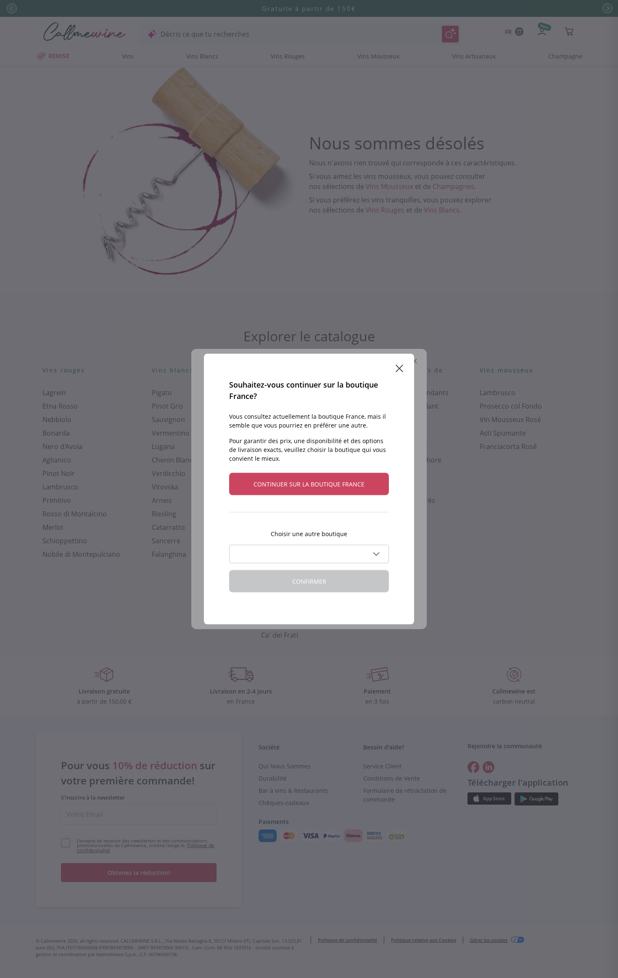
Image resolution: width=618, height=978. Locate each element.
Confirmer (309, 581)
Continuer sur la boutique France (309, 484)
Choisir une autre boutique (309, 534)
